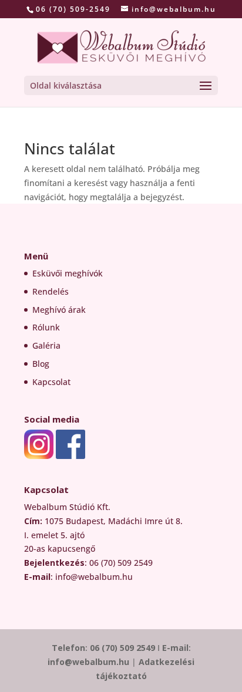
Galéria (46, 345)
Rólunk (46, 327)
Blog (40, 363)
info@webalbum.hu (90, 661)
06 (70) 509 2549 (122, 647)
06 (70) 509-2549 (73, 9)
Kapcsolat (51, 381)
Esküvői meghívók (67, 273)
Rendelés (50, 291)
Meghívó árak (59, 309)
